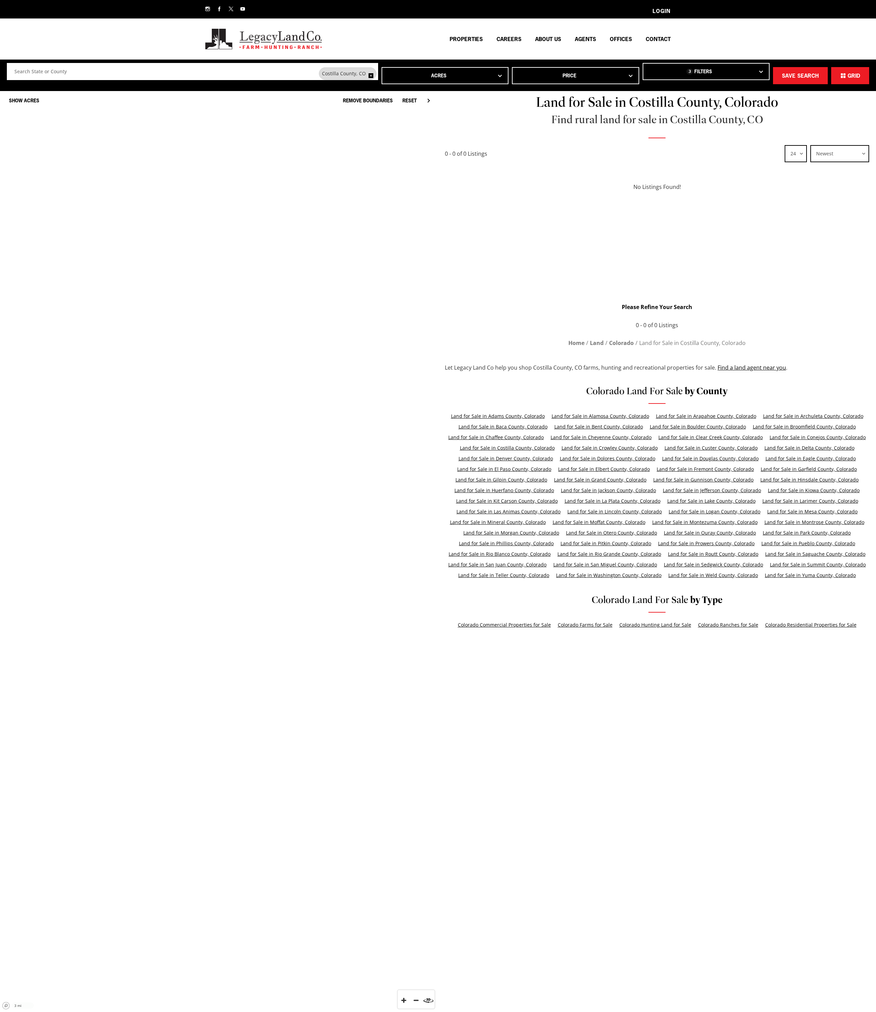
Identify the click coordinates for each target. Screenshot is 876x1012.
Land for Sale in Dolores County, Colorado (607, 458)
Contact (658, 39)
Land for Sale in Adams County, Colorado (498, 416)
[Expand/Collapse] (428, 100)
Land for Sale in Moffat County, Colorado (599, 522)
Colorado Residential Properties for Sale (810, 625)
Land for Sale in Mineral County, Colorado (498, 522)
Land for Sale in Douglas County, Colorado (710, 458)
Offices (621, 39)
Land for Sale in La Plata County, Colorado (612, 501)
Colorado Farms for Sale (585, 625)
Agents (585, 39)
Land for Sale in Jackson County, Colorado (608, 490)
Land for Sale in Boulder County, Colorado (698, 426)
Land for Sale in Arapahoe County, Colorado (706, 416)
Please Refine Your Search (657, 307)
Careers (509, 39)
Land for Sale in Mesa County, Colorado (812, 511)
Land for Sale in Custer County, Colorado (711, 448)
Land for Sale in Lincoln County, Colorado (614, 511)
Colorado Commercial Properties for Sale (504, 625)
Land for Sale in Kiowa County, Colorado (814, 490)
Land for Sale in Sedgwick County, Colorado (713, 564)
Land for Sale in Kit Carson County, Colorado (507, 501)
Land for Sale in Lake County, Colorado (711, 501)
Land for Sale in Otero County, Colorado (611, 532)
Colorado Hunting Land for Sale (655, 625)
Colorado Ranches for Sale (728, 625)
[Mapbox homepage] (6, 1006)
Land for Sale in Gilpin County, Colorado (501, 479)
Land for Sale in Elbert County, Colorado (604, 469)
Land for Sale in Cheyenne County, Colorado (601, 437)
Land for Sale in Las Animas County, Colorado (508, 511)
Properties (466, 39)
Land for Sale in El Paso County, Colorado (504, 469)
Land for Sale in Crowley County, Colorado (610, 448)
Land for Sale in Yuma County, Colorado (810, 575)
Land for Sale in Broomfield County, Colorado (804, 426)
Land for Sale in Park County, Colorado (807, 532)
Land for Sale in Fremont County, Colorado (705, 469)
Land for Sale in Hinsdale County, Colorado (809, 479)
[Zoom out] (416, 1000)
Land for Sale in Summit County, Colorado (818, 564)
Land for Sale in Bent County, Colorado (598, 426)
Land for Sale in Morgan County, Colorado (511, 532)
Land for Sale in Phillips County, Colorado (506, 543)
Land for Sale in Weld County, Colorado (713, 575)
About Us (548, 39)
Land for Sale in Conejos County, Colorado (818, 437)
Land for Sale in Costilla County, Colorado (507, 448)
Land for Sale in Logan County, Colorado (714, 511)
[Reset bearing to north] (428, 1000)
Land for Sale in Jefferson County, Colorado (712, 490)
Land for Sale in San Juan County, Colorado (497, 564)
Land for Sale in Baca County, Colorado (503, 426)
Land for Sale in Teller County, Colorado (503, 575)
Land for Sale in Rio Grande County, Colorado (609, 554)
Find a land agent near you (752, 367)
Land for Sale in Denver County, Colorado (506, 458)
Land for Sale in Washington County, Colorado (608, 575)
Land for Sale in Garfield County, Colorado (809, 469)
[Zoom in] (404, 1000)
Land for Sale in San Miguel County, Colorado (605, 564)
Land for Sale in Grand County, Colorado (600, 479)
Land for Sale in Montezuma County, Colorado (705, 522)
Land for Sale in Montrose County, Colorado (814, 522)
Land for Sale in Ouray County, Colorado (710, 532)
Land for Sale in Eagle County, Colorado (810, 458)
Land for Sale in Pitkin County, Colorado (606, 543)
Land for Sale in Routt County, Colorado (713, 554)
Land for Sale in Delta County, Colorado (809, 448)
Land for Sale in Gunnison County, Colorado (703, 479)
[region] (219, 549)
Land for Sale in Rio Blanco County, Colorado (500, 554)
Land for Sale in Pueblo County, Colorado (808, 543)
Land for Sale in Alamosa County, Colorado (600, 416)
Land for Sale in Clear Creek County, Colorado (710, 437)
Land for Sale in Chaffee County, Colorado (496, 437)
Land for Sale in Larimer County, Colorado (810, 501)
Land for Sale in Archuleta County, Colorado (813, 416)
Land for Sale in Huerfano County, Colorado (504, 490)
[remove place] (371, 75)
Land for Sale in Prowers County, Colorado (706, 543)
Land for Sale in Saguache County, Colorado (815, 554)
